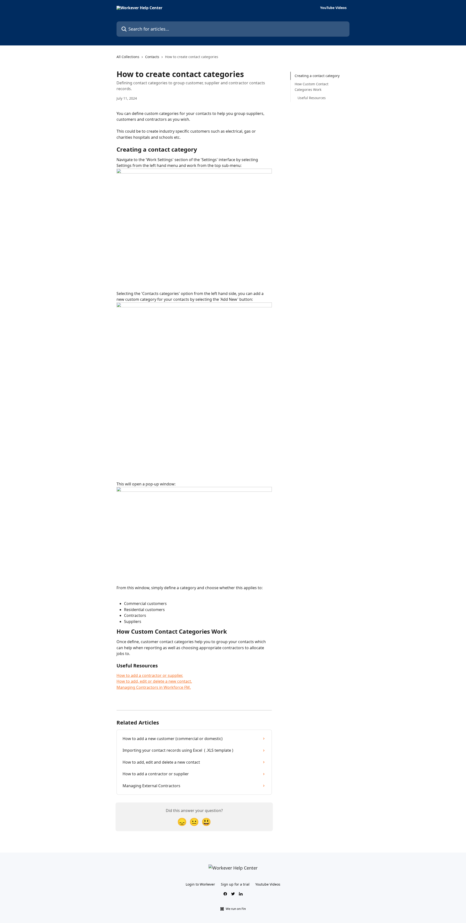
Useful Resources (312, 97)
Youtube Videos (267, 884)
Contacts (152, 56)
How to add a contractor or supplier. (149, 675)
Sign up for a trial (235, 884)
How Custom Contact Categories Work (311, 87)
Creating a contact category (317, 75)
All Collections (127, 56)
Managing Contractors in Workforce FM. (153, 687)
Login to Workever (200, 884)
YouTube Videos (333, 7)
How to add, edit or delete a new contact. (154, 681)
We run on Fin (236, 908)
